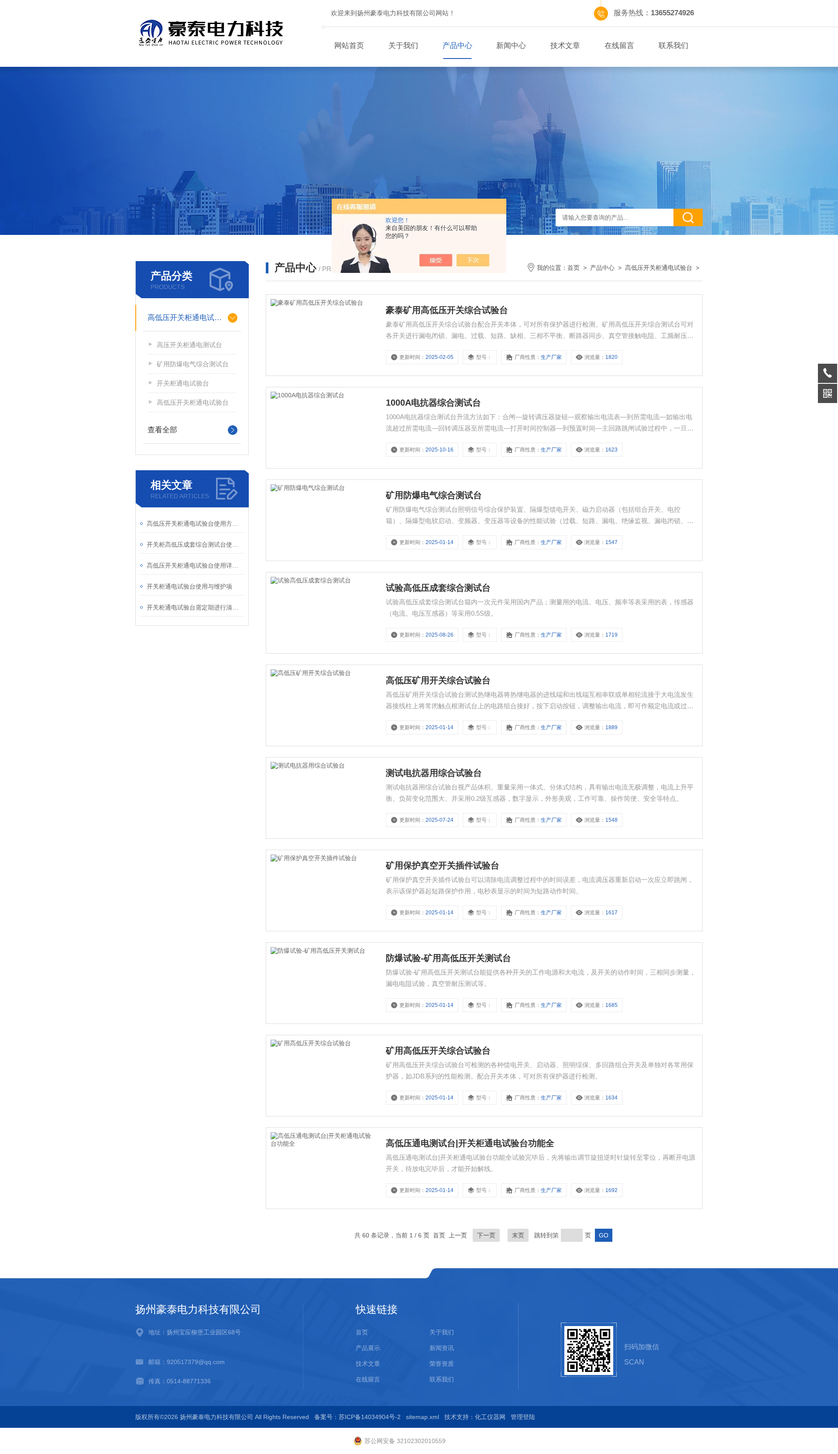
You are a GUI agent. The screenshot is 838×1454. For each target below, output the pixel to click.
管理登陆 (523, 1416)
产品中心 (457, 45)
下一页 (486, 1235)
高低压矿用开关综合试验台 (438, 680)
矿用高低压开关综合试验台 (438, 1050)
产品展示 (368, 1347)
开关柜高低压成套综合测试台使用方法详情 (195, 544)
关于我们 (403, 45)
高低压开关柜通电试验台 (188, 318)
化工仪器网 (490, 1416)
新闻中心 (511, 45)
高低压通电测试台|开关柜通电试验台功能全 (470, 1143)
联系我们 (673, 45)
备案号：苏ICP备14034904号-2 (357, 1416)
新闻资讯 (441, 1347)
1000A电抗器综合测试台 (433, 402)
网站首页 (349, 45)
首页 (573, 267)
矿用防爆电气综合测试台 (193, 364)
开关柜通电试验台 (183, 383)
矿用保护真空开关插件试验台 (442, 865)
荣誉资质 (441, 1363)
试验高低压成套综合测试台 (438, 588)
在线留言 (619, 45)
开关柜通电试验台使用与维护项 (189, 586)
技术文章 (565, 45)
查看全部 (162, 430)
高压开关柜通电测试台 (189, 344)
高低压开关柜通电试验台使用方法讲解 (195, 523)
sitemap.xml (422, 1416)
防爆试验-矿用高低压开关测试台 (448, 958)
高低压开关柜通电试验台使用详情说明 (195, 565)
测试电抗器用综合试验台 (434, 773)
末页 (518, 1235)
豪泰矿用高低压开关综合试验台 (447, 310)
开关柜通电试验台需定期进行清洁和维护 (195, 607)
